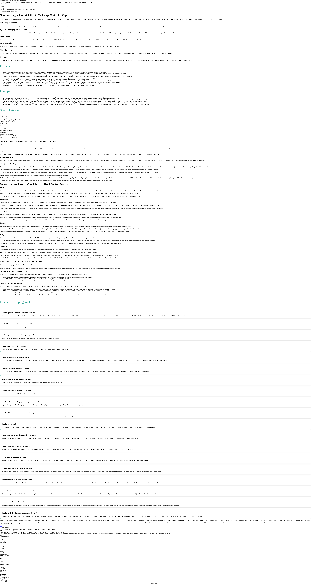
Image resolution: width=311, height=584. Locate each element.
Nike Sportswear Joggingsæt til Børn (239, 520)
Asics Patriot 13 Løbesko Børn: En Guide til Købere (51, 520)
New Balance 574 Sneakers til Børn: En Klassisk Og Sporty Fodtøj (136, 522)
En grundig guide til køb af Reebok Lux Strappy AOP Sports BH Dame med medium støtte (160, 520)
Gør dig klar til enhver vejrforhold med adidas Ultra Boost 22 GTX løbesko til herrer (176, 522)
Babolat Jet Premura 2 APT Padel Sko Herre (196, 520)
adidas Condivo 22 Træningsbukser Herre (244, 522)
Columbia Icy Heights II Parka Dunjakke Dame (41, 522)
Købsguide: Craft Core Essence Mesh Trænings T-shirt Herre (81, 520)
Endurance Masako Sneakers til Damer (219, 520)
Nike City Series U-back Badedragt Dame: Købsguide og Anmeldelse (267, 520)
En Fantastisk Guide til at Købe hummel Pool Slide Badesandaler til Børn (117, 520)
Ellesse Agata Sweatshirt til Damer (295, 520)
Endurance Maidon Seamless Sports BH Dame (25, 520)
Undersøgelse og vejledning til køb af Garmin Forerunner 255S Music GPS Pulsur (277, 522)
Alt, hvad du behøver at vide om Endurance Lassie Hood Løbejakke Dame (99, 522)
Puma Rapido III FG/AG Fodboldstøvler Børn (66, 522)
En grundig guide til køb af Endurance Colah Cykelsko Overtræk (215, 522)
